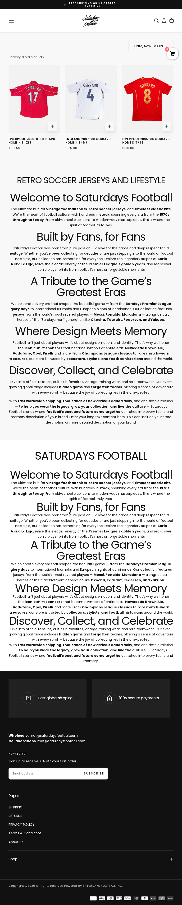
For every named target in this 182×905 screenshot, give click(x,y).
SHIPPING (16, 807)
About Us (16, 842)
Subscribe (94, 773)
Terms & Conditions (25, 833)
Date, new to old (148, 46)
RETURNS (15, 815)
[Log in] (164, 20)
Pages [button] (14, 795)
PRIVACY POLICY (22, 824)
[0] (172, 54)
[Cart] (171, 20)
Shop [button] (13, 859)
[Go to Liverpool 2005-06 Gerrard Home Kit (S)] (147, 99)
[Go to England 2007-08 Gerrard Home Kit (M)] (91, 99)
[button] (11, 20)
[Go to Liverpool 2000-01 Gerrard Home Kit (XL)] (34, 99)
